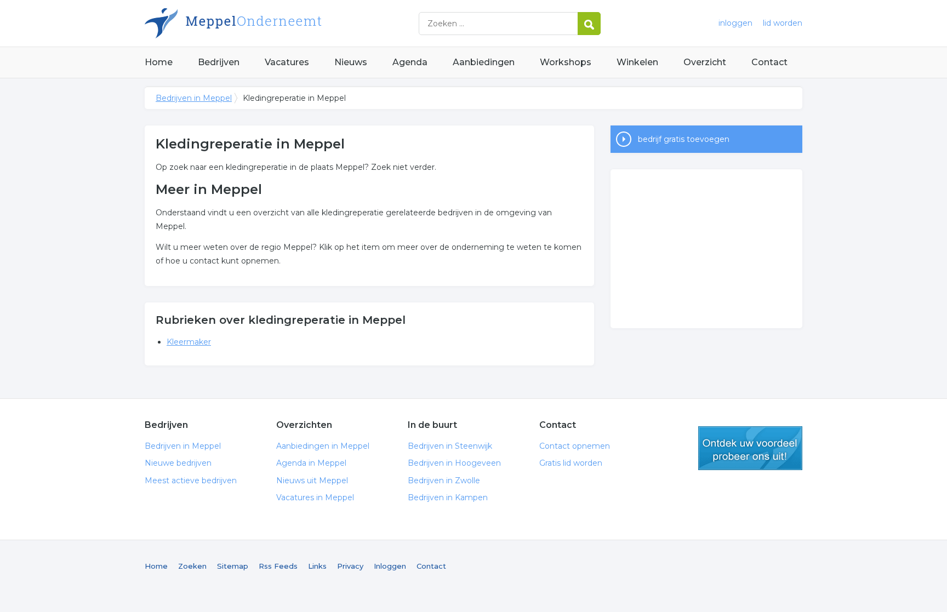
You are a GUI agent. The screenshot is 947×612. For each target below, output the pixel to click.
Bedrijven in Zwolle (444, 480)
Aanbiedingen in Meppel (322, 446)
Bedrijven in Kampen (448, 497)
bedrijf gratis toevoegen (683, 139)
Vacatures (287, 62)
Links (317, 566)
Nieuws (350, 62)
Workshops (565, 62)
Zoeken (192, 566)
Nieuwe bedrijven (178, 463)
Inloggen (390, 566)
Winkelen (637, 62)
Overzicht (704, 62)
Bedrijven (218, 62)
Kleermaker (189, 342)
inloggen (735, 23)
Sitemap (232, 566)
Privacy (350, 566)
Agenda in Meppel (311, 463)
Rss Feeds (278, 566)
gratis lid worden (750, 448)
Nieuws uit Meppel (312, 480)
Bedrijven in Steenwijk (450, 446)
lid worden (782, 23)
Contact (769, 62)
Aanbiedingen (484, 62)
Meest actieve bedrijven (191, 480)
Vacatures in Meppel (315, 497)
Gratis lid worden (570, 463)
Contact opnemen (574, 446)
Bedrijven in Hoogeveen (454, 463)
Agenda (409, 62)
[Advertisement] (706, 248)
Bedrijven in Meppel (282, 23)
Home (159, 62)
